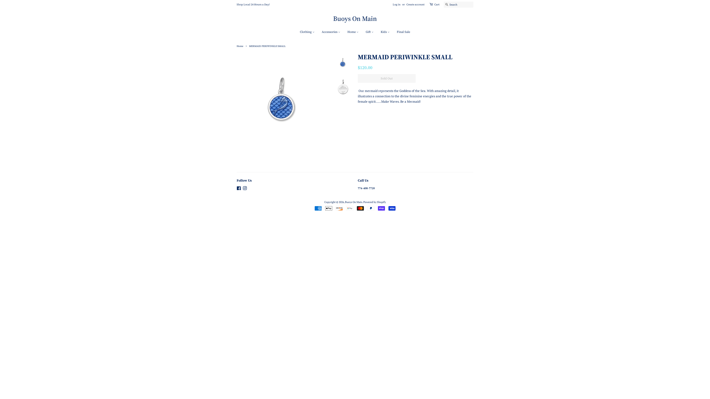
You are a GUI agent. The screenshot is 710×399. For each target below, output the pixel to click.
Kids (384, 32)
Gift (368, 32)
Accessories (330, 32)
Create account (415, 4)
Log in (396, 4)
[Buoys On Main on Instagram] (245, 189)
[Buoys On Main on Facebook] (239, 189)
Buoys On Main (355, 19)
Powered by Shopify (374, 202)
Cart (436, 4)
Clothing (306, 32)
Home (351, 32)
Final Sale (403, 32)
